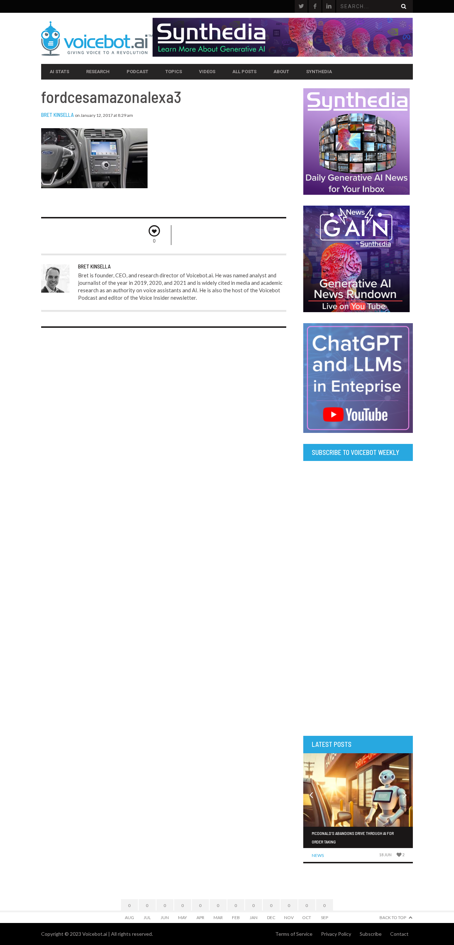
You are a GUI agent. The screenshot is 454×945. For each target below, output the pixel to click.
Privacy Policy (336, 934)
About (281, 71)
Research (98, 71)
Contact (399, 934)
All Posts (244, 71)
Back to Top (393, 917)
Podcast (137, 71)
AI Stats (59, 71)
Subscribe (371, 934)
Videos (207, 71)
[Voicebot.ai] (97, 38)
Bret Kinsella (57, 115)
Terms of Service (293, 934)
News (318, 855)
